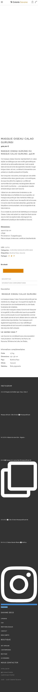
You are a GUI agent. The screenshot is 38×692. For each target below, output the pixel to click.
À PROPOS (4, 618)
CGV (2, 622)
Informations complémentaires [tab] (14, 283)
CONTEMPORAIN (6, 650)
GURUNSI (13, 250)
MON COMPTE (5, 635)
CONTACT (4, 631)
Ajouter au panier (13, 270)
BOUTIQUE (4, 654)
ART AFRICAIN (5, 645)
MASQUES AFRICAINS (25, 250)
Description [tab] (6, 279)
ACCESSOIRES (5, 658)
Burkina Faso (14, 253)
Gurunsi (22, 253)
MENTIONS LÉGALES (7, 627)
